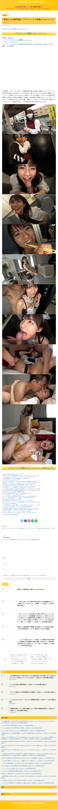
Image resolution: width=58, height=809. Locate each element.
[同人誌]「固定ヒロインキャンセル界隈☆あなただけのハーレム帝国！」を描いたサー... (20, 512)
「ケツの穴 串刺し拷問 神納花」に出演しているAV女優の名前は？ (16, 493)
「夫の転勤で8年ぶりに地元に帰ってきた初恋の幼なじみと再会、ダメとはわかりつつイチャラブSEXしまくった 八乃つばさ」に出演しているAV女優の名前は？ (28, 721)
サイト (4, 569)
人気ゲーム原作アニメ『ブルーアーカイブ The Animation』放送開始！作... (18, 510)
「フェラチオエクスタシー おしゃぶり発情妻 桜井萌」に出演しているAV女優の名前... (20, 501)
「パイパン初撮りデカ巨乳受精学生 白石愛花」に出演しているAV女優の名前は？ (19, 496)
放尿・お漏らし (44, 44)
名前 (4, 557)
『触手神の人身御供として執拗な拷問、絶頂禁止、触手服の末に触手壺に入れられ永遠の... (21, 509)
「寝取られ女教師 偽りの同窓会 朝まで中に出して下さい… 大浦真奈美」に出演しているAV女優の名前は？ (28, 758)
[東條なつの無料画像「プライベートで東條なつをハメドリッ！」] (32, 520)
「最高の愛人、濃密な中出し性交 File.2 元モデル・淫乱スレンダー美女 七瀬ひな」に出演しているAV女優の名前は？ (28, 742)
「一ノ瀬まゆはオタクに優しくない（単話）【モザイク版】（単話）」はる (18, 476)
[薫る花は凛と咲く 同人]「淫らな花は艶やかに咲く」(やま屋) (15, 478)
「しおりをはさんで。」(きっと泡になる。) (12, 494)
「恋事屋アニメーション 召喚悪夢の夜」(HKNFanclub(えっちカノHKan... (18, 487)
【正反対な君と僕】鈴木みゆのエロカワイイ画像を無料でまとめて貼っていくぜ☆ (19, 507)
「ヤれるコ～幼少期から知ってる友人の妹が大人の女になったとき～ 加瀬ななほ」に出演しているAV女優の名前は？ (28, 746)
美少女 (30, 44)
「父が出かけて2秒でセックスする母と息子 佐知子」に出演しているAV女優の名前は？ (23, 780)
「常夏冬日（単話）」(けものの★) (10, 479)
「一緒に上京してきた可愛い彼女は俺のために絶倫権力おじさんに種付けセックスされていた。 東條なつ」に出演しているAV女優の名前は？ (35, 603)
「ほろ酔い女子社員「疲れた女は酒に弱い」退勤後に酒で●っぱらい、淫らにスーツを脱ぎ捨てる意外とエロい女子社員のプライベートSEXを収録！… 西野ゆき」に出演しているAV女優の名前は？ (28, 754)
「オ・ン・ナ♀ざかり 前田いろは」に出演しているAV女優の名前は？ (19, 768)
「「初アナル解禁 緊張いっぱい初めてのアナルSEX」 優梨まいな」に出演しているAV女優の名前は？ (27, 763)
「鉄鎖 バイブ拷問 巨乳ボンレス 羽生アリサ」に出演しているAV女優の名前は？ (21, 773)
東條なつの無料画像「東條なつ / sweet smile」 (31, 589)
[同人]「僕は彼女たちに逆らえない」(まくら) (12, 473)
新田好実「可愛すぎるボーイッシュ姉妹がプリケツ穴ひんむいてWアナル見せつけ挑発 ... (21, 482)
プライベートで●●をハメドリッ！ (21, 40)
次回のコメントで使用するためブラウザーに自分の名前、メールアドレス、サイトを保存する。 (25, 575)
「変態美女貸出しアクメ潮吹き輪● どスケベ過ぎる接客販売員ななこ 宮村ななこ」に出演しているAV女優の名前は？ (28, 733)
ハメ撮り (35, 44)
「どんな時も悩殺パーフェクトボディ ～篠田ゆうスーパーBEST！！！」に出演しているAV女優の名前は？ (28, 760)
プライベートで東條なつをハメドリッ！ (31, 33)
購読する (5, 671)
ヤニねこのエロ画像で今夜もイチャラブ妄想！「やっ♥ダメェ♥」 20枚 (17, 497)
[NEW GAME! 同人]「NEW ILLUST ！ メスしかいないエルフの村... (16, 500)
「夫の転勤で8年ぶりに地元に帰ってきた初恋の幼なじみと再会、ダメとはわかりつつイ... (21, 485)
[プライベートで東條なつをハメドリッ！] (29, 133)
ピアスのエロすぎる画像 (8, 503)
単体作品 (21, 44)
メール (5, 563)
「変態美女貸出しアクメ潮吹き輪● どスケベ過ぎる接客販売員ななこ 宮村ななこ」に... (20, 504)
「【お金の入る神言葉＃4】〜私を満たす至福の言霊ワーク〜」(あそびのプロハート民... (21, 488)
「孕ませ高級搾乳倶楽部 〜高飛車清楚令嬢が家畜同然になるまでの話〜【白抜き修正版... (21, 490)
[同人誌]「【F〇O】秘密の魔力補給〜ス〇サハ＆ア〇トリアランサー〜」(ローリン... (20, 475)
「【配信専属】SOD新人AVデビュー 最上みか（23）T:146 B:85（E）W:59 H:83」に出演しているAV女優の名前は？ (28, 776)
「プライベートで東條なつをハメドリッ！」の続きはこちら (30, 468)
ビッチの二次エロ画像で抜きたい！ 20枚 (12, 499)
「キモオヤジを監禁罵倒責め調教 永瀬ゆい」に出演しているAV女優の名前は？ (21, 771)
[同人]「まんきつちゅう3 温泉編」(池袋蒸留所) (13, 491)
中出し (51, 44)
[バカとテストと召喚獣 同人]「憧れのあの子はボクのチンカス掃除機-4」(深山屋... (19, 481)
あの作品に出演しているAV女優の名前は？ (31, 1)
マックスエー (14, 42)
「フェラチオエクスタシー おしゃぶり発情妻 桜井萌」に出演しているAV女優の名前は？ (23, 730)
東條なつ (11, 38)
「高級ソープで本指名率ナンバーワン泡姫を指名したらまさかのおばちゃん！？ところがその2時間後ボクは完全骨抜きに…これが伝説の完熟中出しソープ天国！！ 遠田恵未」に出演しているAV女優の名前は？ (28, 738)
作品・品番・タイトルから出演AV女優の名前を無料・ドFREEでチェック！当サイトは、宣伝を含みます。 (29, 804)
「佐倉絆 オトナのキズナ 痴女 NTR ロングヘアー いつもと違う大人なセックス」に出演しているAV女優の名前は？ (28, 750)
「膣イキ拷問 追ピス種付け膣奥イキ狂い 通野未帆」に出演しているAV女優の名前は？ (23, 765)
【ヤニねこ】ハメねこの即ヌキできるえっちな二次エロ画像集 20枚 (17, 506)
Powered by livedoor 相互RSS (11, 514)
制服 (26, 44)
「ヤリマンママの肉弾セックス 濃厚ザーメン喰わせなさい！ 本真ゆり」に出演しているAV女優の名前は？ (28, 783)
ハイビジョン (14, 44)
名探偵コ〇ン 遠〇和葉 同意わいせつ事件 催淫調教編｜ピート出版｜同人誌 (18, 484)
